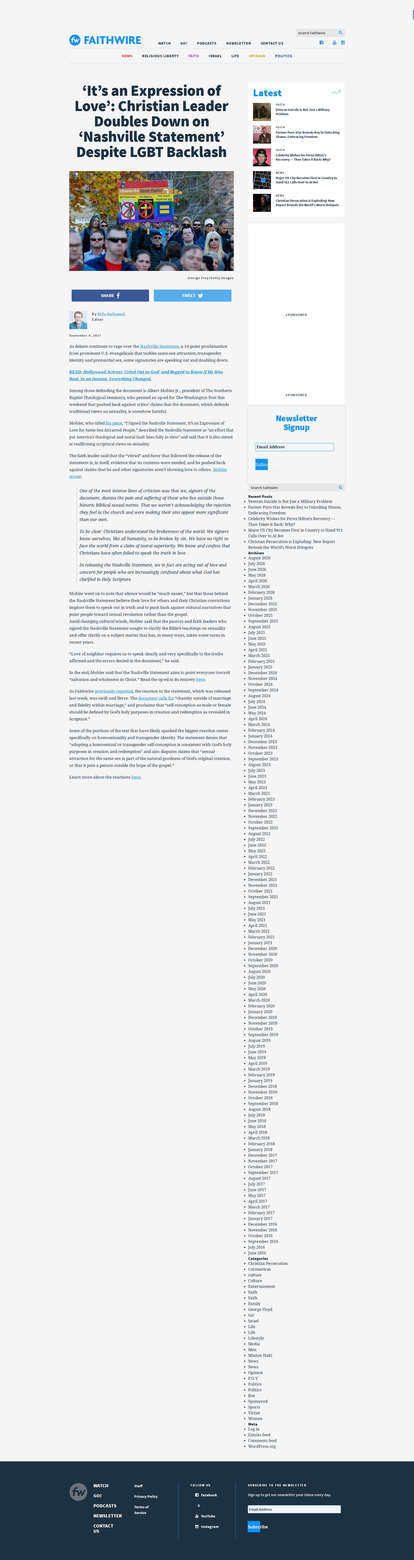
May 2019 (257, 1057)
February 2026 (261, 592)
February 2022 (261, 868)
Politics (283, 55)
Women (255, 1418)
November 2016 (262, 1230)
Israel (215, 55)
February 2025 (261, 661)
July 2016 (256, 1247)
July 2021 (256, 908)
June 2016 (257, 1253)
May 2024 (257, 713)
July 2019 (256, 1046)
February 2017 (261, 1213)
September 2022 (263, 828)
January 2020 (260, 1012)
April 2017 (257, 1201)
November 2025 (262, 609)
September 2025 (263, 621)
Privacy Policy (146, 1496)
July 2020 (256, 977)
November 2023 (262, 747)
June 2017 (257, 1190)
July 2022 (256, 839)
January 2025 (260, 667)
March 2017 (259, 1207)
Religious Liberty (160, 55)
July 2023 (256, 770)
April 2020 (257, 994)
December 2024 (262, 673)
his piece (114, 423)
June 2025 (257, 638)
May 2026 (257, 575)
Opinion (257, 55)
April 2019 (257, 1063)
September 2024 (263, 690)
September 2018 (263, 1103)
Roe (251, 1395)
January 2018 (260, 1149)
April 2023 (257, 788)
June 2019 (257, 1052)
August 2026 (259, 558)
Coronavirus (259, 1269)
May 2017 (257, 1195)
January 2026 (260, 598)
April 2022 (257, 856)
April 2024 (257, 719)
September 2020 (263, 966)
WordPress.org (262, 1446)
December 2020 (262, 948)
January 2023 (260, 805)
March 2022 (259, 862)
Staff (138, 1485)
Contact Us (272, 43)
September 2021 (263, 897)
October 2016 (260, 1236)
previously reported (114, 691)
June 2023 (257, 776)
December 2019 (262, 1017)
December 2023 (262, 742)
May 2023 (257, 782)
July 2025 (256, 632)
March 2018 (259, 1138)
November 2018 (262, 1092)
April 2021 (257, 925)
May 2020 (257, 989)
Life (235, 55)
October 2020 (260, 960)
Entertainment (261, 1286)
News (127, 55)
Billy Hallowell (111, 314)
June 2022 (257, 845)
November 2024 (262, 678)
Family (254, 1304)
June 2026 (257, 569)
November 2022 (262, 816)
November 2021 (262, 885)
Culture (255, 1281)
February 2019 (261, 1075)
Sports (254, 1407)
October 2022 (260, 822)
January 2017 (260, 1218)
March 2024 (259, 724)
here (200, 679)
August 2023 (259, 765)
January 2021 (260, 943)
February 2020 (261, 1006)
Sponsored (258, 1401)
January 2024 (260, 736)
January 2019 (260, 1080)
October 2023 (260, 753)
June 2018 (257, 1121)
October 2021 (260, 891)
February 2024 (261, 730)
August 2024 (259, 696)
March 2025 (259, 655)
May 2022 (257, 851)
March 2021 (259, 931)
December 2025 (262, 604)
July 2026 (256, 563)
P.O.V (253, 1378)
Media (254, 1344)
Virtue (254, 1413)
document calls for (156, 698)
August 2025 (259, 627)
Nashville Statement (159, 346)
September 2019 (263, 1035)
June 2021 (257, 914)
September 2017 (263, 1172)
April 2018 (257, 1132)
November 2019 (262, 1023)
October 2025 (260, 615)
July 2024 (256, 701)
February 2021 (261, 937)
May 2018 (257, 1126)
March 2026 (259, 586)
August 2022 (259, 833)
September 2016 (263, 1241)
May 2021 (257, 920)
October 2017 (260, 1167)
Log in (253, 1429)
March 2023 (259, 793)
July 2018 (256, 1115)
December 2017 (262, 1155)
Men (252, 1349)
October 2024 (260, 684)
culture (255, 1275)
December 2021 (262, 879)
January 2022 (260, 874)
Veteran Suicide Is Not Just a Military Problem (290, 501)
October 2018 (260, 1098)
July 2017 (256, 1184)
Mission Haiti (260, 1355)
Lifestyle (256, 1338)
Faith (193, 55)
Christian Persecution (268, 1263)
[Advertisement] (296, 281)
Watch (164, 43)
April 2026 (257, 581)
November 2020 (262, 954)
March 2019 (259, 1069)
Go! (183, 43)
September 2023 (263, 759)
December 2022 (262, 810)
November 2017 (262, 1161)
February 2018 (261, 1144)
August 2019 (259, 1040)
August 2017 (259, 1178)
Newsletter (238, 43)
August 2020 (259, 971)
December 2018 (262, 1086)
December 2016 (262, 1224)
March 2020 (259, 1000)
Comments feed (262, 1440)
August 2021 (259, 902)
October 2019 (260, 1029)
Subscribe (261, 464)
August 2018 (259, 1109)
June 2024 (257, 707)
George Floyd (260, 1309)
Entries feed (259, 1435)
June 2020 (257, 983)
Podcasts (207, 43)
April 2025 (257, 650)
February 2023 (261, 799)
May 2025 (257, 644)
